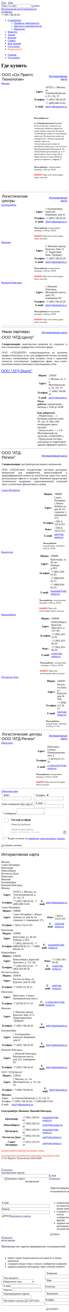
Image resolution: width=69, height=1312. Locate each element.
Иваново (6, 242)
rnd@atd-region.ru (62, 713)
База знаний (14, 43)
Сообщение (9, 813)
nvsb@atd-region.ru (56, 655)
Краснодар (7, 552)
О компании (14, 20)
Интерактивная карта (54, 332)
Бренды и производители (28, 26)
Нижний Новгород (11, 282)
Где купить (14, 46)
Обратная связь (9, 791)
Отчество (50, 1286)
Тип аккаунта (10, 1278)
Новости (12, 31)
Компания (51, 1293)
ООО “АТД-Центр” (16, 371)
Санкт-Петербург (10, 490)
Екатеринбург (9, 205)
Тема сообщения (11, 804)
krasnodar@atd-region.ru (59, 592)
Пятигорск (7, 742)
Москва (5, 83)
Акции (11, 34)
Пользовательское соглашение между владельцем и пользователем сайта (30, 1155)
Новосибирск (8, 614)
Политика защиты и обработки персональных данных (22, 1150)
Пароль (6, 1209)
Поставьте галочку (13, 1300)
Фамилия (51, 1273)
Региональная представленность (19, 9)
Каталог (12, 37)
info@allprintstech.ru (56, 106)
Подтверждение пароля (15, 1293)
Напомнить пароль (20, 1216)
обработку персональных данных (46, 838)
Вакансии (19, 29)
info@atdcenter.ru (58, 397)
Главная (12, 54)
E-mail (38, 803)
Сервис (12, 40)
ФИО (5, 795)
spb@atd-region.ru (59, 536)
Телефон (39, 795)
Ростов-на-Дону (10, 677)
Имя (48, 1280)
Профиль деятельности (26, 23)
